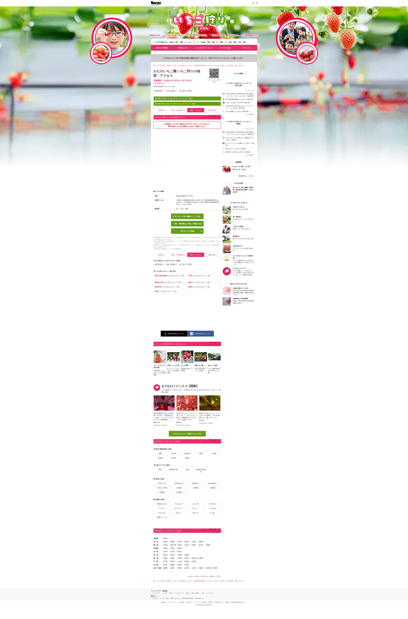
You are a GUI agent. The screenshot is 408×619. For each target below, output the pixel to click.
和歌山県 (195, 558)
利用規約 (163, 602)
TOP (161, 110)
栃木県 (173, 458)
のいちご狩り (169, 277)
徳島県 (179, 565)
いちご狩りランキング (204, 48)
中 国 (156, 561)
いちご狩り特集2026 (160, 42)
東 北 (156, 542)
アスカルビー (178, 504)
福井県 (179, 551)
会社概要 (227, 602)
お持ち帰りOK (179, 483)
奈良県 (186, 558)
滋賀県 (201, 558)
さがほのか (212, 504)
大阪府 (165, 558)
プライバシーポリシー (172, 602)
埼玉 (198, 42)
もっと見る (250, 114)
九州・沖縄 (242, 42)
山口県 (179, 561)
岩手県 (179, 542)
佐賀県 (172, 568)
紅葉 (203, 593)
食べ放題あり (172, 91)
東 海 (156, 555)
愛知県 (165, 555)
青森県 (172, 542)
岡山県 (172, 561)
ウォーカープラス (156, 593)
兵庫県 (179, 558)
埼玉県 (214, 453)
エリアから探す (225, 48)
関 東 (156, 545)
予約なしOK (182, 48)
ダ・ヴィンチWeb (164, 598)
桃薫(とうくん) (162, 517)
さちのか (162, 508)
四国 (234, 42)
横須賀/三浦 (174, 469)
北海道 (171, 42)
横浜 (160, 469)
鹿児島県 (209, 568)
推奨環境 (182, 602)
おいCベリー (179, 508)
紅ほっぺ (179, 513)
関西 (221, 42)
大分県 (194, 568)
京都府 (172, 558)
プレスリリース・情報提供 (200, 602)
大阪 (225, 42)
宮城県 (165, 542)
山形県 (194, 542)
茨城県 (187, 458)
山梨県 (165, 548)
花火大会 (188, 593)
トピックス (246, 48)
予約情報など (178, 110)
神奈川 (190, 42)
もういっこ (195, 508)
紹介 (212, 110)
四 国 (156, 565)
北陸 (208, 42)
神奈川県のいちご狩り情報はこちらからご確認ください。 (187, 126)
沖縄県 (215, 568)
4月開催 (162, 492)
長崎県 (179, 568)
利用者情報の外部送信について (238, 602)
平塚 (187, 469)
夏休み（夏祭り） (196, 593)
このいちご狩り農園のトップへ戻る (188, 216)
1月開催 (178, 488)
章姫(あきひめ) (162, 504)
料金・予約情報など (187, 224)
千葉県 (200, 453)
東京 (185, 42)
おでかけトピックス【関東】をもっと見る (187, 434)
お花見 (170, 593)
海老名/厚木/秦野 (201, 470)
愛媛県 (172, 565)
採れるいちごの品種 (187, 231)
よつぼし (212, 513)
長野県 (172, 548)
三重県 (179, 555)
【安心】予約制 (161, 48)
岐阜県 (172, 555)
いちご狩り (164, 593)
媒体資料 (211, 602)
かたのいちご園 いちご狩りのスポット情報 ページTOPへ (204, 576)
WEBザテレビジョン (175, 598)
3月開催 (212, 488)
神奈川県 (157, 86)
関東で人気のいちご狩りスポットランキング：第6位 (175, 99)
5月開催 (178, 492)
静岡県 (186, 555)
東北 (176, 42)
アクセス (195, 110)
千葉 (194, 42)
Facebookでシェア (202, 333)
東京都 (173, 453)
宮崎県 (201, 568)
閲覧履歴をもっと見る (246, 176)
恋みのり (196, 513)
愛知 (217, 42)
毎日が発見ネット (199, 598)
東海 (213, 42)
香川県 (165, 565)
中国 (230, 42)
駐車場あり (160, 91)
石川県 (165, 551)
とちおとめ (212, 508)
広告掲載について (219, 602)
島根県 (194, 561)
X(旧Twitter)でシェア (176, 333)
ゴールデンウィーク (179, 593)
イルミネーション (210, 593)
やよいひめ (162, 513)
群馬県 (160, 458)
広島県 (165, 561)
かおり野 (196, 504)
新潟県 (179, 548)
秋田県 (186, 542)
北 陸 (156, 551)
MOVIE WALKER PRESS (187, 598)
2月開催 (195, 488)
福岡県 (165, 568)
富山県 (172, 551)
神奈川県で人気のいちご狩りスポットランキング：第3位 (177, 104)
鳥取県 (186, 561)
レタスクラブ (155, 598)
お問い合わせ (189, 602)
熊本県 (186, 568)
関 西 (156, 558)
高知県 (186, 565)
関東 (181, 42)
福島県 (201, 542)
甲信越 (203, 42)
